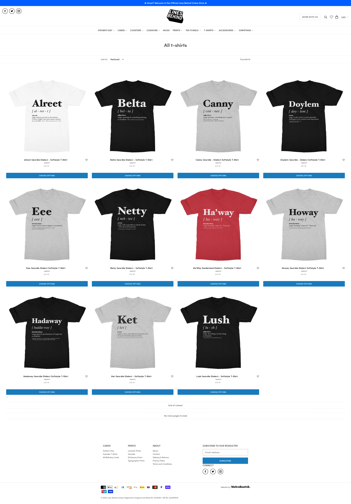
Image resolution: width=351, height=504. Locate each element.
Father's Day (108, 450)
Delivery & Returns (161, 457)
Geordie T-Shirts (110, 454)
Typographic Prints (136, 460)
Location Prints (134, 450)
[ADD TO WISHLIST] (86, 160)
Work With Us (310, 16)
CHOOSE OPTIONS (47, 175)
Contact (156, 454)
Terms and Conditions (162, 463)
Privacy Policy (159, 460)
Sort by (104, 59)
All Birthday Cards (111, 457)
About (155, 450)
